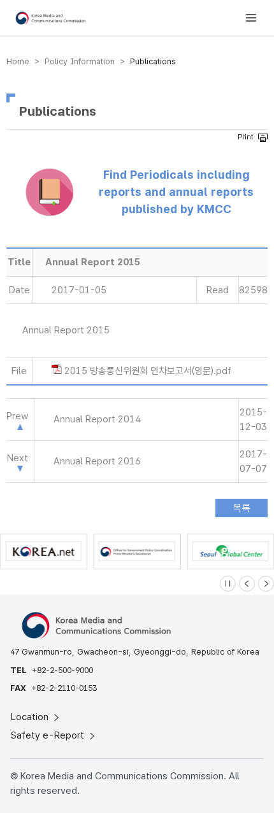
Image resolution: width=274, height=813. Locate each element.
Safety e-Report (49, 735)
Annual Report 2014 (97, 419)
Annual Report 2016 (97, 461)
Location (31, 717)
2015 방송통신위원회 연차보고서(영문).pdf (147, 371)
